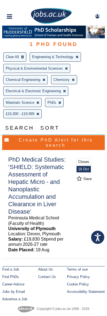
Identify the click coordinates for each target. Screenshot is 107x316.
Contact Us (47, 277)
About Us (45, 269)
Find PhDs (10, 277)
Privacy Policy (78, 277)
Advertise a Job (14, 299)
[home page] (51, 22)
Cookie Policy (78, 284)
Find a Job (10, 269)
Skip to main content (22, 4)
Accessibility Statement (86, 292)
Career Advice (13, 284)
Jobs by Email (13, 292)
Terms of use (77, 269)
